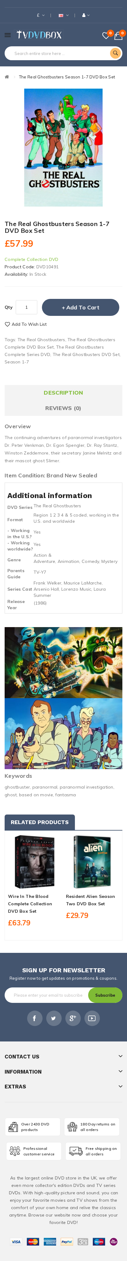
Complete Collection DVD (31, 259)
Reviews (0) (63, 408)
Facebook (35, 1018)
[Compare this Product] (45, 883)
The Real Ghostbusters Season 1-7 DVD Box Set (67, 76)
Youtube (92, 1018)
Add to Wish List (29, 324)
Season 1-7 (17, 362)
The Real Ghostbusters (41, 339)
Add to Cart (82, 307)
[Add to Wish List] (34, 883)
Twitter (54, 1018)
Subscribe (105, 995)
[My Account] (86, 15)
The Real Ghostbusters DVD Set (86, 354)
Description (63, 392)
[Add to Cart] (24, 883)
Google (73, 1018)
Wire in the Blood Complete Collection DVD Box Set (30, 904)
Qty (9, 307)
